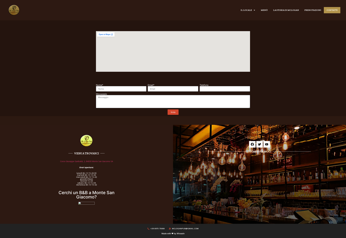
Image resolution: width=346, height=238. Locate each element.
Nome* (99, 85)
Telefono (204, 85)
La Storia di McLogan (286, 10)
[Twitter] (259, 144)
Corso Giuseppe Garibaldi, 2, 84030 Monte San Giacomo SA (86, 161)
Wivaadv (181, 233)
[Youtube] (266, 144)
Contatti (332, 10)
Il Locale (246, 10)
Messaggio (101, 94)
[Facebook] (252, 144)
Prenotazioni (312, 10)
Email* (151, 85)
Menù (264, 10)
